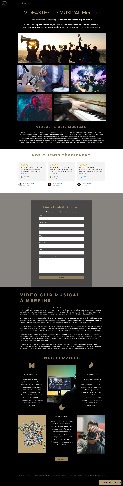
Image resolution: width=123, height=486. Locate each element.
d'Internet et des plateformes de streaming (59, 334)
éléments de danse (92, 320)
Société (41, 215)
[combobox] (61, 246)
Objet (40, 249)
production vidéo (56, 134)
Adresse (41, 242)
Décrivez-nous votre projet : (47, 256)
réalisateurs (92, 328)
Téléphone (42, 236)
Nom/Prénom (43, 222)
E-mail (41, 229)
